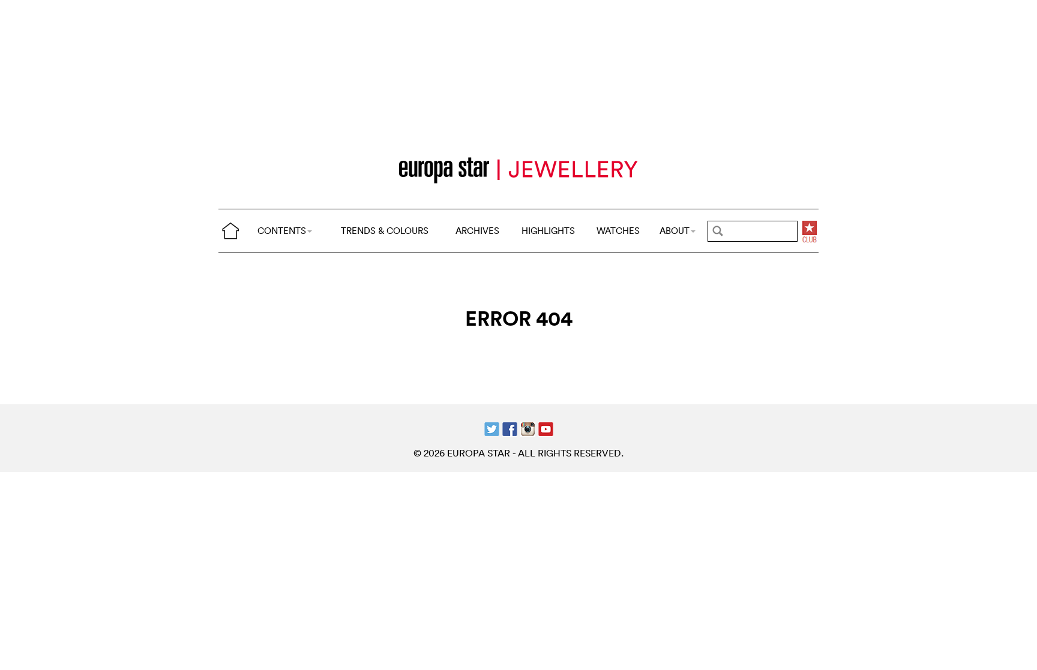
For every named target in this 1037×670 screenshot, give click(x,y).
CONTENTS (281, 230)
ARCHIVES (477, 230)
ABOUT (675, 230)
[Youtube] (545, 427)
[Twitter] (491, 427)
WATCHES (618, 230)
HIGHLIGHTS (548, 230)
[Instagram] (527, 427)
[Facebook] (509, 427)
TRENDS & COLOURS (384, 230)
